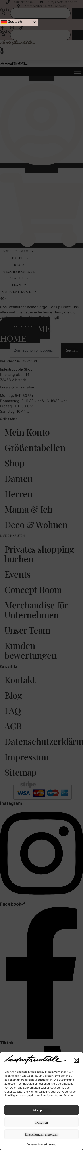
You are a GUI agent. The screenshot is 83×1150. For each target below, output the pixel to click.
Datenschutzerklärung (41, 1144)
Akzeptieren (41, 1110)
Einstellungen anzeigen (41, 1134)
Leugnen (41, 1122)
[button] (76, 1060)
